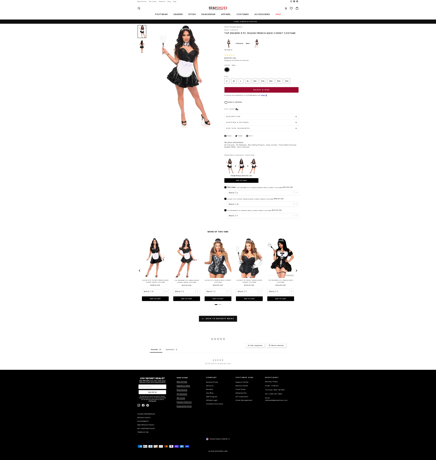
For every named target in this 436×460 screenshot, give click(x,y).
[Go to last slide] (139, 270)
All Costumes (229, 145)
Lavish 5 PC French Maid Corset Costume (218, 281)
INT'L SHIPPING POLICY (146, 428)
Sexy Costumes (243, 147)
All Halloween (241, 145)
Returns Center (242, 386)
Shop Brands (182, 390)
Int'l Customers (242, 397)
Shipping (227, 60)
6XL (287, 81)
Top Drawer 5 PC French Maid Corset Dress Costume (249, 210)
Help (174, 1)
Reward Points (212, 382)
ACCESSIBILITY (143, 421)
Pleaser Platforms (184, 402)
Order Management (244, 400)
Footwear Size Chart (214, 404)
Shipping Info (241, 393)
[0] (291, 8)
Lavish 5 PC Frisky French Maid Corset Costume (249, 281)
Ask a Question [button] (256, 345)
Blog (169, 1)
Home (226, 27)
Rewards (162, 1)
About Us (210, 386)
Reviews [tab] (154, 349)
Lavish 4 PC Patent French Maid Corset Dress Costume (250, 199)
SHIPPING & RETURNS (237, 122)
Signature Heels (183, 386)
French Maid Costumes (287, 145)
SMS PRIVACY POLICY (145, 425)
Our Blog (209, 393)
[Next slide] (296, 270)
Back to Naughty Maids (219, 319)
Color (229, 65)
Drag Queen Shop (184, 406)
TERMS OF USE (143, 432)
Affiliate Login (212, 400)
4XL (271, 81)
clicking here (152, 401)
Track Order (241, 389)
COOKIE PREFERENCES (146, 414)
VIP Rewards (182, 394)
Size (226, 76)
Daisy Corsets (271, 145)
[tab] (216, 304)
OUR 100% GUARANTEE (238, 128)
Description (233, 116)
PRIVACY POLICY (143, 418)
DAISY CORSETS (231, 30)
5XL (279, 81)
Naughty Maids (236, 27)
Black (226, 69)
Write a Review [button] (277, 345)
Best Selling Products (256, 145)
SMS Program (211, 397)
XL (248, 81)
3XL (263, 81)
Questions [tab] (170, 349)
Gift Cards (153, 1)
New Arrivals (142, 1)
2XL (255, 81)
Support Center (242, 382)
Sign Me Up (152, 392)
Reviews (209, 389)
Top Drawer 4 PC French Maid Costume (280, 281)
